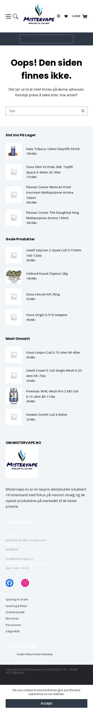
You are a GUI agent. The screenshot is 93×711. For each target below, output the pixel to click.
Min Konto (12, 618)
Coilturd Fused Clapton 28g (47, 273)
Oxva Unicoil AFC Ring (43, 294)
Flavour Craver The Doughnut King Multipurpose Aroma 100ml (52, 215)
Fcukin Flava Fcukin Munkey (35, 654)
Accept (46, 703)
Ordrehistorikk (15, 612)
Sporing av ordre (17, 599)
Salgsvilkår (13, 631)
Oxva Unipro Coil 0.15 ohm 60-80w (53, 352)
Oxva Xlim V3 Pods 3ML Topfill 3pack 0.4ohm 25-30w (49, 169)
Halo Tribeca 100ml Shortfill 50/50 (53, 149)
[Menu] (12, 16)
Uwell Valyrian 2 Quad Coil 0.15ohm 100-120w (53, 253)
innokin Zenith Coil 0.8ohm (46, 414)
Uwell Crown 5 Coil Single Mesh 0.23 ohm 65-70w (54, 373)
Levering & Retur (16, 606)
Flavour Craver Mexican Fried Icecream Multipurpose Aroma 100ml (49, 192)
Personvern (13, 625)
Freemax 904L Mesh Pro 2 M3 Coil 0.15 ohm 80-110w (52, 394)
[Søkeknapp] (69, 39)
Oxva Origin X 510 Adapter (46, 315)
